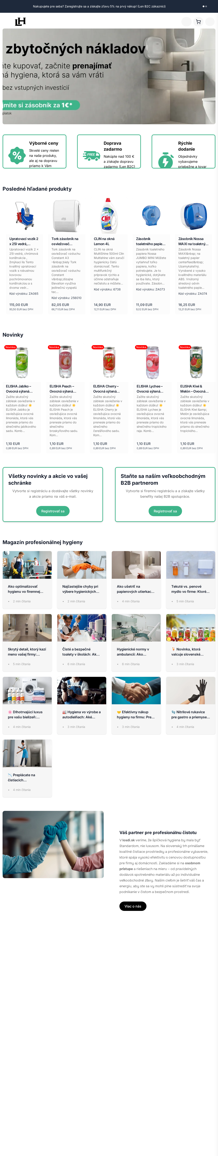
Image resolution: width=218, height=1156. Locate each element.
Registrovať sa (53, 511)
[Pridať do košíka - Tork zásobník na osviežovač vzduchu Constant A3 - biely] (80, 229)
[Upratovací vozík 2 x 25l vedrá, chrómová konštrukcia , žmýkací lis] (24, 215)
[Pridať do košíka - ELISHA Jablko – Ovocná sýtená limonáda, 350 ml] (35, 376)
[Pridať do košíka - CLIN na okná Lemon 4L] (122, 229)
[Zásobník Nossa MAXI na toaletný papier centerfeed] (193, 215)
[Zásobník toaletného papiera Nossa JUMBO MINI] (151, 215)
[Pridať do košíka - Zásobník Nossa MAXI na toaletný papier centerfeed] (206, 229)
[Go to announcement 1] (203, 6)
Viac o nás (133, 906)
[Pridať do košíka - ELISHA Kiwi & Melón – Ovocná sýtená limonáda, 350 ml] (210, 376)
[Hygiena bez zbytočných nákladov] (109, 76)
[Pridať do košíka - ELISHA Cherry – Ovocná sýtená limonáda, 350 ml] (122, 376)
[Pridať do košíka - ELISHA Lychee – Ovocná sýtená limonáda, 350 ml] (166, 376)
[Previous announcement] (198, 6)
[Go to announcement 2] (206, 6)
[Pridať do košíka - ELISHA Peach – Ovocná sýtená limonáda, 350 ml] (79, 376)
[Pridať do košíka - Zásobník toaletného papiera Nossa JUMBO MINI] (164, 229)
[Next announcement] (212, 6)
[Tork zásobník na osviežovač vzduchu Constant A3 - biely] (66, 215)
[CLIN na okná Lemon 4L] (109, 215)
